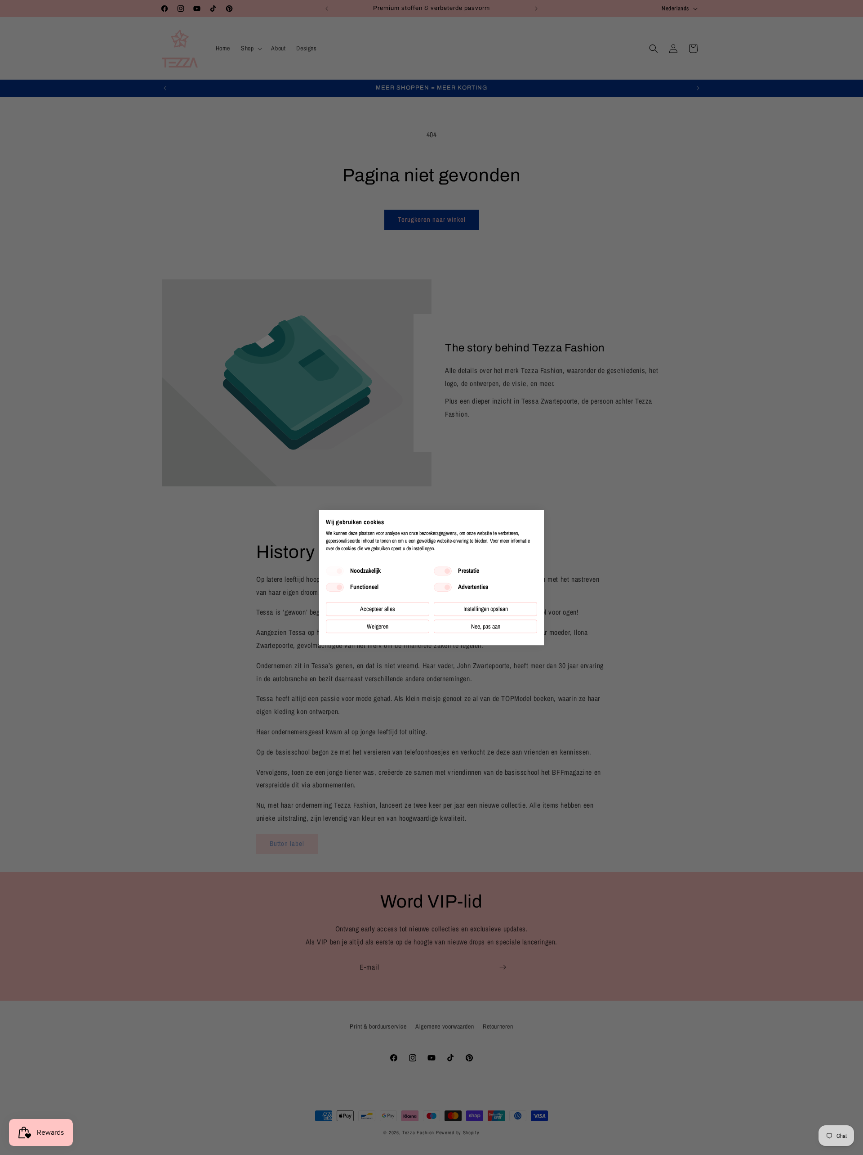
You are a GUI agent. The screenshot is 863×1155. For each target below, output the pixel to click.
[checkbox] (335, 570)
